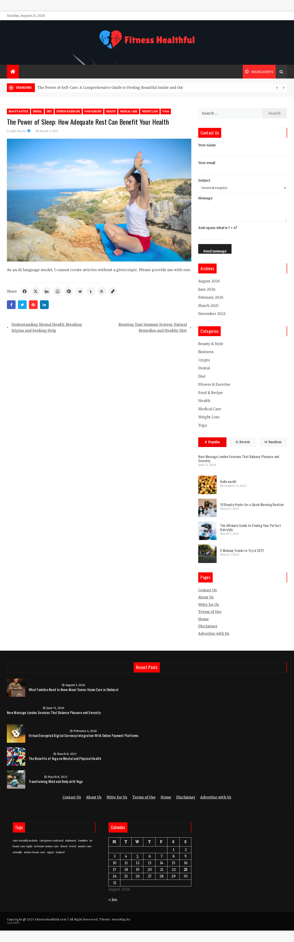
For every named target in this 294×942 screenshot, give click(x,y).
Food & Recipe (93, 111)
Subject (204, 180)
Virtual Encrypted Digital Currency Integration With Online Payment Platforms (84, 735)
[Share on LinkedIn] (46, 291)
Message (205, 198)
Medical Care (128, 111)
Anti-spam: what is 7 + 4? (217, 228)
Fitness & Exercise (68, 111)
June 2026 (206, 289)
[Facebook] (11, 304)
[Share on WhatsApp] (57, 291)
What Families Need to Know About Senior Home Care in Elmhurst (74, 689)
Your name (207, 145)
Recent (244, 442)
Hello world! (228, 481)
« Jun (112, 899)
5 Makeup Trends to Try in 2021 (242, 550)
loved (72, 846)
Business (206, 352)
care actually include (25, 840)
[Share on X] (35, 291)
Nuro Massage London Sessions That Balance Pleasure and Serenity (238, 458)
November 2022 (212, 314)
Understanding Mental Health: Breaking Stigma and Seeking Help (46, 327)
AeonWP (13, 923)
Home (203, 619)
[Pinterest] (33, 304)
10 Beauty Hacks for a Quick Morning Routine (252, 504)
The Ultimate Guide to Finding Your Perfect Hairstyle (250, 527)
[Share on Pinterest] (68, 291)
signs (50, 852)
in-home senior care (46, 846)
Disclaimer (207, 626)
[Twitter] (22, 304)
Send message (214, 251)
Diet (49, 111)
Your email (206, 163)
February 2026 (210, 297)
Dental (37, 111)
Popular (214, 442)
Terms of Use (209, 612)
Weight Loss (150, 111)
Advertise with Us (213, 633)
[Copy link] (112, 291)
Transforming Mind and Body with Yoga (56, 781)
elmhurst (70, 840)
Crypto (204, 360)
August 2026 (209, 281)
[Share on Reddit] (79, 291)
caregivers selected (51, 840)
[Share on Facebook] (24, 291)
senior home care (34, 852)
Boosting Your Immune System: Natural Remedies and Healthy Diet (153, 327)
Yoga (165, 111)
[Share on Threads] (101, 291)
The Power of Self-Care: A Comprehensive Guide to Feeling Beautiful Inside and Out (110, 87)
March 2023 (208, 306)
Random (275, 442)
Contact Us (207, 590)
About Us (206, 597)
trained (60, 852)
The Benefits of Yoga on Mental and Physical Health (65, 758)
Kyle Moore (18, 131)
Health (111, 111)
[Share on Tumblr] (90, 291)
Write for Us (208, 604)
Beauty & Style (18, 111)
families (83, 840)
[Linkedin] (44, 304)
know (64, 846)
